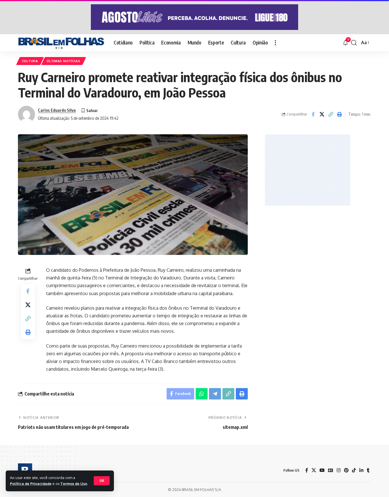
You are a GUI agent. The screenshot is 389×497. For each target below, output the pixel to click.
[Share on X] (322, 114)
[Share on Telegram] (215, 393)
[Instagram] (338, 470)
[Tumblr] (368, 470)
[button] (102, 480)
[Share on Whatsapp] (202, 393)
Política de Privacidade (31, 483)
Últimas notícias (63, 61)
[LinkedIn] (361, 470)
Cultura (30, 61)
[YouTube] (322, 470)
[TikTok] (354, 470)
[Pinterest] (346, 470)
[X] (314, 470)
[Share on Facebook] (313, 114)
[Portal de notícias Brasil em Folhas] (61, 42)
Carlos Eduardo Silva (57, 110)
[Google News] (331, 470)
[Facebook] (307, 470)
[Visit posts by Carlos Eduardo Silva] (26, 114)
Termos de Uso (73, 483)
